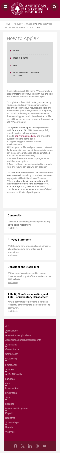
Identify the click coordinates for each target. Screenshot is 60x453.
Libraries (9, 404)
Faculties (10, 379)
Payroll (8, 413)
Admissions (11, 330)
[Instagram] (37, 446)
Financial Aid (11, 388)
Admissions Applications (18, 335)
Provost (18, 24)
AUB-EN (9, 369)
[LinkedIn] (30, 446)
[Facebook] (15, 446)
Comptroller (11, 354)
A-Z (7, 326)
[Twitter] (23, 446)
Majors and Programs (16, 408)
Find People (11, 393)
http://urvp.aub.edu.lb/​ (25, 136)
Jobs (7, 397)
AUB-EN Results (13, 374)
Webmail (9, 432)
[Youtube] (44, 446)
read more (13, 228)
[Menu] (5, 6)
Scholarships (12, 422)
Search (9, 427)
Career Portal (12, 349)
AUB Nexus (11, 344)
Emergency (11, 365)
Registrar (10, 418)
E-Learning (11, 358)
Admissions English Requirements (23, 340)
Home (7, 24)
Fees (7, 383)
